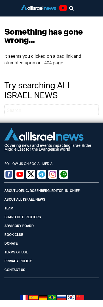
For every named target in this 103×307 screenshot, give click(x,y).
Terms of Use (16, 252)
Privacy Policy (18, 261)
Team (8, 208)
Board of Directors (22, 217)
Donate (11, 243)
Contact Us (14, 270)
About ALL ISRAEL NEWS (24, 199)
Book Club (13, 235)
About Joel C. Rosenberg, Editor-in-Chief (42, 191)
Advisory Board (19, 226)
